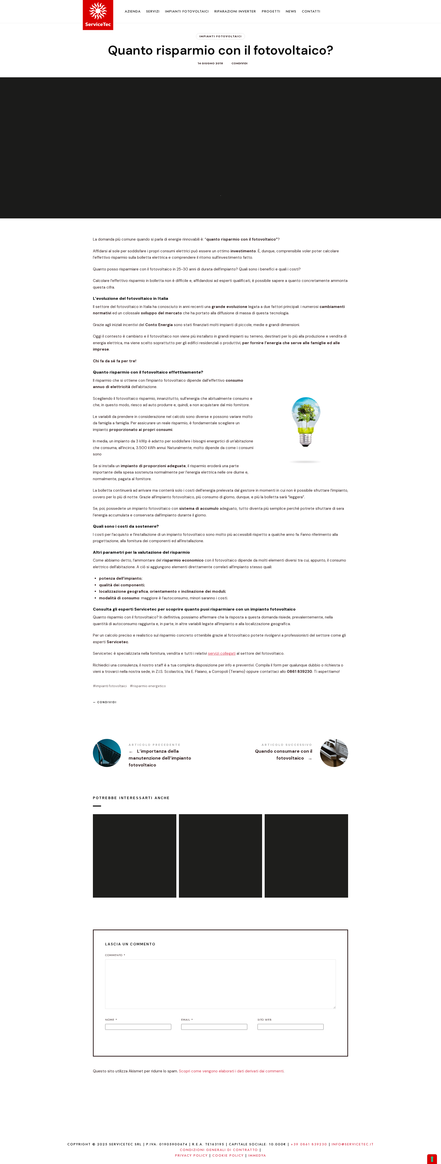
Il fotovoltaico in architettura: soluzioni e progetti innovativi (134, 850)
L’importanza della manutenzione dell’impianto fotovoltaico (156, 756)
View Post (135, 869)
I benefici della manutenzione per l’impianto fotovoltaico (306, 850)
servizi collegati (222, 653)
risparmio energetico (149, 686)
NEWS (291, 11)
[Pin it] (122, 711)
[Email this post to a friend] (135, 711)
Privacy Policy (191, 1155)
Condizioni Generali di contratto (219, 1149)
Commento (115, 955)
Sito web (265, 1020)
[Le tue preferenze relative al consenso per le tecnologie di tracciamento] (432, 1159)
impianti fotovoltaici (111, 686)
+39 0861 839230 (309, 1144)
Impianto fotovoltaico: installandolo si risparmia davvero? (220, 850)
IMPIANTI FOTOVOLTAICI (187, 11)
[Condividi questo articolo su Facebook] (98, 711)
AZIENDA (133, 11)
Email (187, 1020)
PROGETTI (271, 11)
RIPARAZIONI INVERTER (235, 11)
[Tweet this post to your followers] (110, 711)
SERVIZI (153, 11)
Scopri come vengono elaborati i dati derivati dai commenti (231, 1071)
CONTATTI (311, 11)
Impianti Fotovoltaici (220, 36)
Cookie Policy (228, 1155)
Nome (111, 1020)
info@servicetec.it (353, 1144)
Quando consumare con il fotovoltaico (284, 753)
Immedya (257, 1155)
